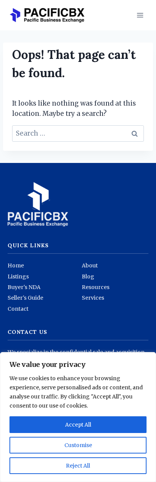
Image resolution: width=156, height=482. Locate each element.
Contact (18, 308)
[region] (78, 417)
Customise (78, 445)
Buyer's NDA (24, 287)
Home (16, 265)
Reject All (78, 465)
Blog (88, 276)
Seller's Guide (25, 297)
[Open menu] (140, 15)
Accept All (78, 424)
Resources (95, 287)
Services (93, 297)
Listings (18, 276)
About (90, 265)
